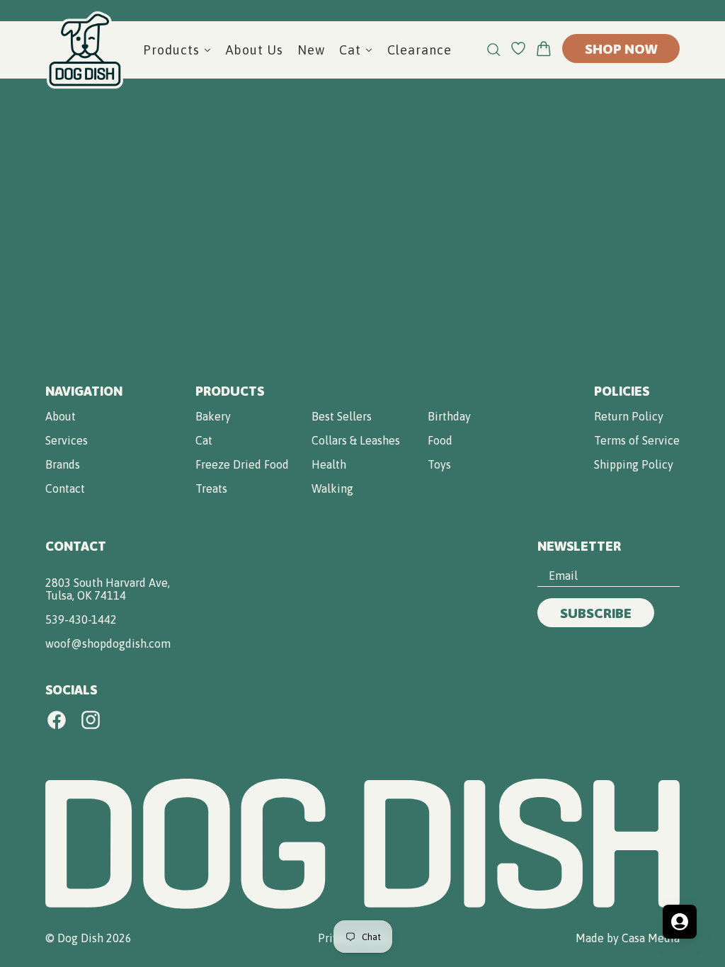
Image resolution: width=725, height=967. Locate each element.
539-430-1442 (81, 619)
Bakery (213, 416)
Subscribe (596, 613)
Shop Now (621, 49)
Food (440, 440)
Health (329, 464)
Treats (211, 488)
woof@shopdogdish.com (108, 643)
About (60, 416)
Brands (62, 464)
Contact (65, 488)
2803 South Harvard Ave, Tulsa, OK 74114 (107, 589)
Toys (439, 464)
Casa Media (651, 938)
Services (66, 440)
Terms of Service (637, 440)
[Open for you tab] (680, 922)
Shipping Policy (633, 464)
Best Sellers (342, 416)
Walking (332, 488)
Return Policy (628, 416)
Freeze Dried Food (242, 464)
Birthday (449, 416)
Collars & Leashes (356, 440)
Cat (203, 440)
